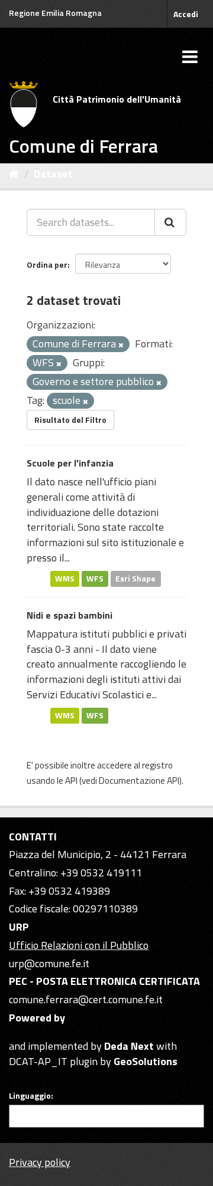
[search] (170, 222)
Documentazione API (139, 780)
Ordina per (47, 264)
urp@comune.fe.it (49, 963)
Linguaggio (30, 1096)
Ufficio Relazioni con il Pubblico (79, 945)
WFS (95, 578)
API (71, 780)
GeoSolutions (146, 1061)
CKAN (29, 1032)
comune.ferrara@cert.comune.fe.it (86, 999)
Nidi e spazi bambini (69, 615)
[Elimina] (121, 345)
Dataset (53, 174)
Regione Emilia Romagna (55, 12)
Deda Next (129, 1046)
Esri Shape (135, 578)
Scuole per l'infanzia (70, 463)
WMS (65, 578)
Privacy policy (39, 1162)
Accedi (185, 14)
